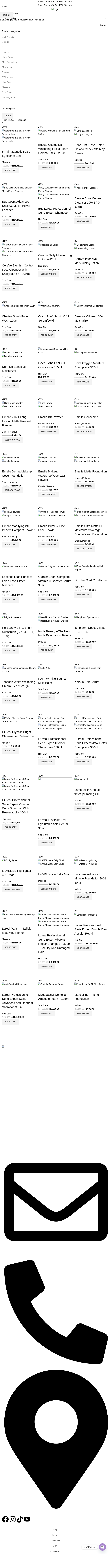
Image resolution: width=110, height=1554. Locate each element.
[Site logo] (55, 9)
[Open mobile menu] (3, 9)
